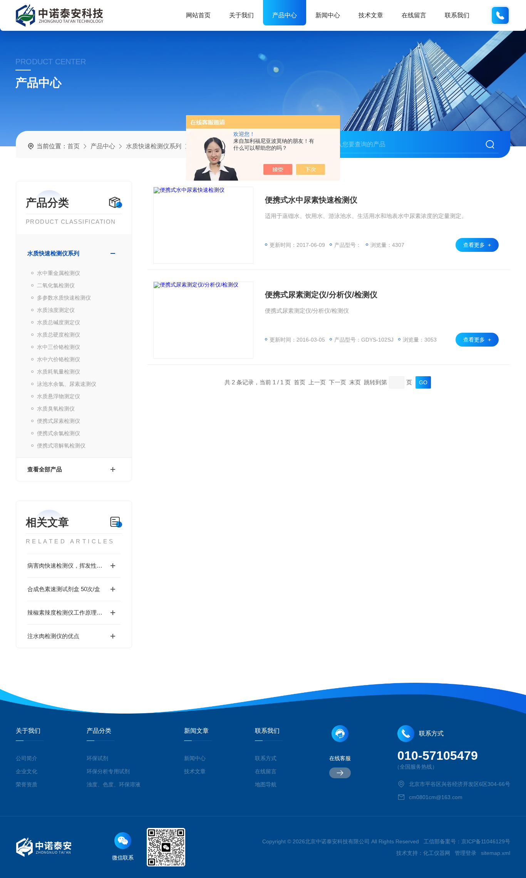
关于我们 (241, 15)
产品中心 (284, 15)
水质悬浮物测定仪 (58, 396)
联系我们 (457, 15)
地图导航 (265, 784)
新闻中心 (327, 15)
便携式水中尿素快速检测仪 (311, 200)
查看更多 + (477, 245)
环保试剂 (97, 758)
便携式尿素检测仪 (58, 421)
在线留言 (414, 15)
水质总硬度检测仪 (58, 335)
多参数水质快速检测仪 (64, 298)
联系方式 (265, 758)
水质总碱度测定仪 (58, 322)
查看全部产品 (44, 469)
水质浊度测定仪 (56, 310)
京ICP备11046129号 (485, 841)
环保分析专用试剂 (108, 771)
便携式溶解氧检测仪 (61, 445)
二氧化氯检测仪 (56, 285)
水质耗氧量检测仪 (58, 372)
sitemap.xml (495, 853)
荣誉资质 (26, 784)
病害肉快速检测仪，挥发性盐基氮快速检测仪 (74, 565)
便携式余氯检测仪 (58, 433)
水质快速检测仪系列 (153, 146)
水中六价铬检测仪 (58, 359)
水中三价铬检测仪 (58, 347)
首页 (73, 146)
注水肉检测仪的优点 (53, 636)
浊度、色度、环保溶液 (114, 784)
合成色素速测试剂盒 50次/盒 (63, 589)
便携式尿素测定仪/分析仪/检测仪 (321, 294)
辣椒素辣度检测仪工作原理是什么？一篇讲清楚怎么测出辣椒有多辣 (74, 612)
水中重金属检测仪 (58, 273)
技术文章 (370, 15)
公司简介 (26, 758)
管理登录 (465, 853)
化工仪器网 (436, 853)
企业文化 (26, 771)
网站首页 (198, 15)
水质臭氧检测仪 (56, 408)
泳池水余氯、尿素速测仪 (66, 384)
